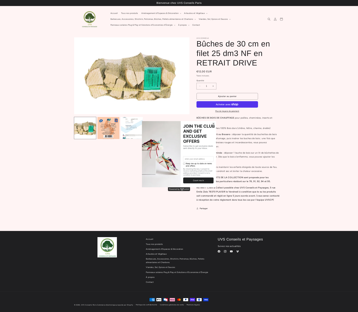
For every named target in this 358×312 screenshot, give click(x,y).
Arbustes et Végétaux (156, 254)
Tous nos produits (154, 244)
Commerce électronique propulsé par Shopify (115, 305)
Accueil (149, 239)
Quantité (200, 81)
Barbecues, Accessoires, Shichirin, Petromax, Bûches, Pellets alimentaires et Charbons (175, 261)
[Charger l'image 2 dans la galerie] (108, 128)
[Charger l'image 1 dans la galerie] (85, 128)
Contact (150, 282)
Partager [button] (204, 208)
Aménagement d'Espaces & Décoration (164, 249)
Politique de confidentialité (146, 305)
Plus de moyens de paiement (227, 111)
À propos (150, 277)
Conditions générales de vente (172, 305)
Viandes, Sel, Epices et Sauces (160, 267)
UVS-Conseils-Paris (89, 305)
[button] (161, 13)
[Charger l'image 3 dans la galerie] (132, 128)
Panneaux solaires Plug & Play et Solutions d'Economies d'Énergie (177, 272)
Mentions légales (193, 305)
